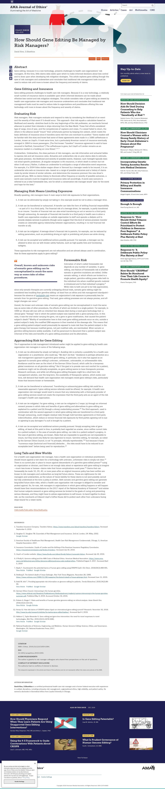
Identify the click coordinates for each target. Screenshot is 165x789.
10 (80, 409)
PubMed (29, 570)
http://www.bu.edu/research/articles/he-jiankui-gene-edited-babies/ (42, 612)
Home (104, 10)
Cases (124, 10)
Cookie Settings (46, 777)
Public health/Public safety (24, 510)
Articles (114, 10)
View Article (20, 570)
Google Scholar (22, 536)
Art (131, 10)
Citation (92, 59)
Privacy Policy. (26, 777)
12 (101, 462)
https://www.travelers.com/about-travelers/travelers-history (76, 527)
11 (105, 459)
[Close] (35, 763)
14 (97, 488)
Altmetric (105, 59)
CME (152, 10)
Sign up (126, 81)
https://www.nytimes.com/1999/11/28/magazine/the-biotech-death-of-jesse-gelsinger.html (51, 577)
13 (85, 468)
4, (58, 148)
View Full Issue (83, 758)
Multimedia (141, 10)
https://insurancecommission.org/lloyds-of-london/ (35, 550)
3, (56, 148)
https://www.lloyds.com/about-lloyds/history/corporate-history (61, 554)
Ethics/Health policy (40, 510)
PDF (98, 59)
